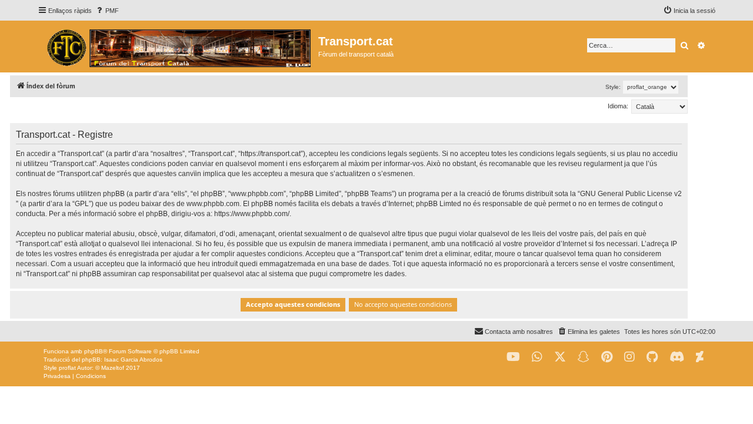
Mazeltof (112, 368)
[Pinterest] (606, 357)
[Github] (652, 357)
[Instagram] (629, 357)
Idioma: (618, 106)
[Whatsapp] (537, 357)
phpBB (93, 351)
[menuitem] (107, 11)
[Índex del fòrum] (178, 46)
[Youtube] (513, 357)
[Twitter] (560, 357)
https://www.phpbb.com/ (251, 214)
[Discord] (677, 357)
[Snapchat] (583, 357)
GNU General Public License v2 (631, 194)
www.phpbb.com (212, 204)
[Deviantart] (700, 357)
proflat (67, 368)
